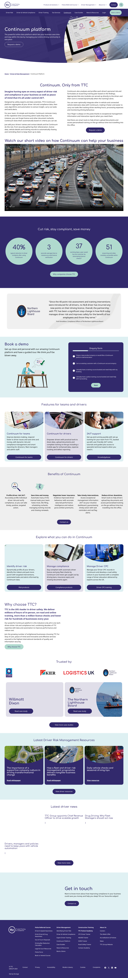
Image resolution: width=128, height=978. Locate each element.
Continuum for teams (23, 457)
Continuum (67, 13)
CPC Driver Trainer (84, 934)
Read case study (21, 711)
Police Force (39, 952)
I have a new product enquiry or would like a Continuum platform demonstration (94, 356)
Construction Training (86, 927)
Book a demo (115, 13)
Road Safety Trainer (84, 944)
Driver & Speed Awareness (44, 931)
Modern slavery (68, 967)
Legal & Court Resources (43, 949)
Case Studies (79, 13)
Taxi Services (56, 13)
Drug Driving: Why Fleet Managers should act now (99, 817)
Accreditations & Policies (108, 938)
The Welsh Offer (105, 934)
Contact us (64, 522)
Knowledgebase (104, 457)
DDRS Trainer (82, 941)
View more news (64, 863)
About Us (102, 5)
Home (7, 74)
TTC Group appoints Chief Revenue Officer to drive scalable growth (64, 817)
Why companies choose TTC (64, 274)
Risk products (24, 587)
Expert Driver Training (64, 938)
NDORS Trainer (83, 938)
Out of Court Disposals (42, 940)
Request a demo (13, 44)
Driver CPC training (104, 587)
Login (104, 13)
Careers (102, 931)
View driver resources (64, 791)
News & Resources (92, 13)
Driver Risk (9, 13)
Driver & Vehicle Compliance (26, 13)
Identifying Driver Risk (64, 931)
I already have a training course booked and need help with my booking (96, 371)
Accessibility (51, 967)
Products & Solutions (51, 5)
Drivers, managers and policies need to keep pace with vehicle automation (21, 846)
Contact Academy (84, 948)
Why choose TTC (14, 647)
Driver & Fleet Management (19, 74)
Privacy (37, 967)
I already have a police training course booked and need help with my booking (96, 378)
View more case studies (64, 725)
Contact (113, 5)
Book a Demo (61, 951)
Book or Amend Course (42, 955)
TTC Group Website (106, 944)
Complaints (96, 967)
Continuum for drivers (64, 457)
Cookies (82, 967)
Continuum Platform (63, 941)
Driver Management (88, 5)
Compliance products (64, 587)
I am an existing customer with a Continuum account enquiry (96, 363)
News (102, 941)
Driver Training (44, 13)
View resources (93, 780)
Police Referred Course (69, 5)
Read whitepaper (14, 780)
